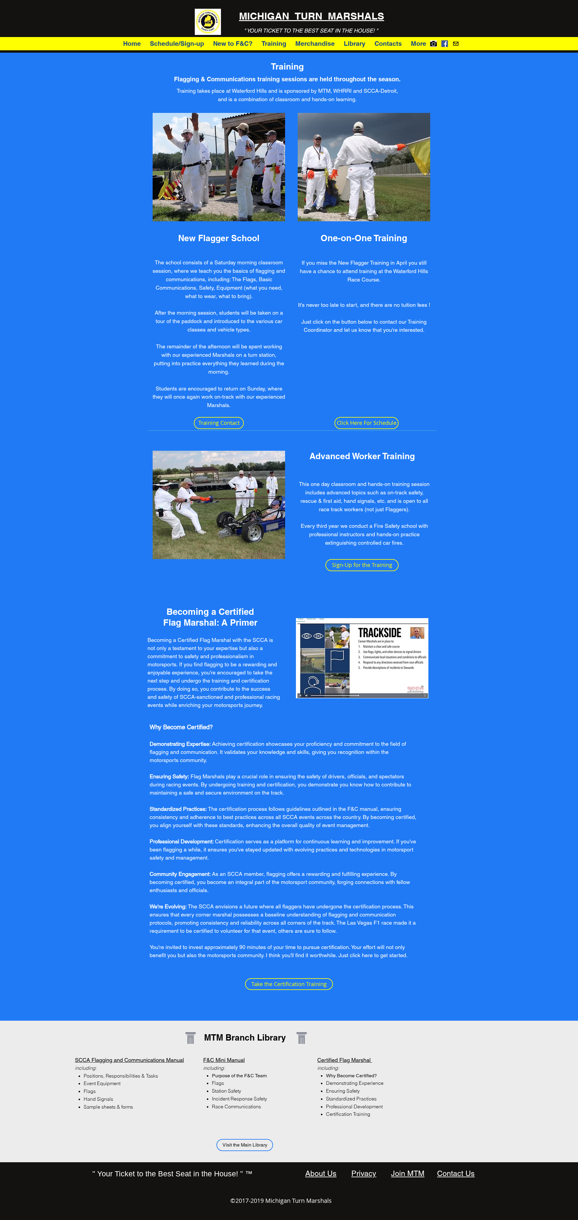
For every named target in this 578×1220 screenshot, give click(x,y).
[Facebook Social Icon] (444, 43)
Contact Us (456, 1173)
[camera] (433, 43)
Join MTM (407, 1173)
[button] (233, 43)
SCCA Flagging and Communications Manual (129, 1060)
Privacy (363, 1173)
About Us (321, 1173)
